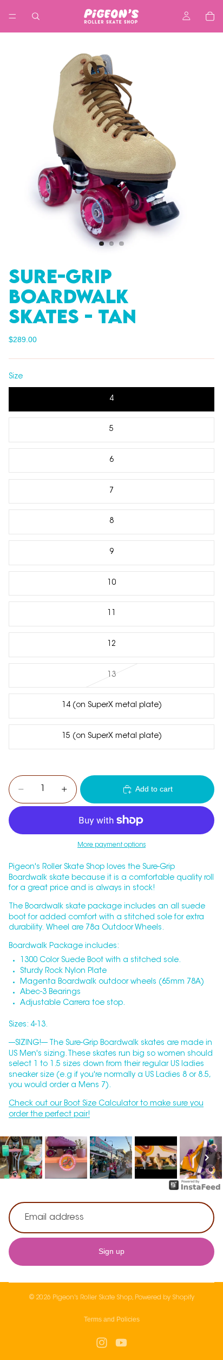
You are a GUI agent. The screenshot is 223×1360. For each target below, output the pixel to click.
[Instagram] (101, 1342)
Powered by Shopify (164, 1297)
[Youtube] (121, 1342)
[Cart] (210, 16)
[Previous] (16, 1157)
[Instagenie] (195, 1190)
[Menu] (12, 16)
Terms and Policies (112, 1319)
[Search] (36, 16)
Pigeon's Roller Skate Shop (92, 1297)
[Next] (207, 1157)
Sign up (111, 1251)
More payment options (111, 845)
